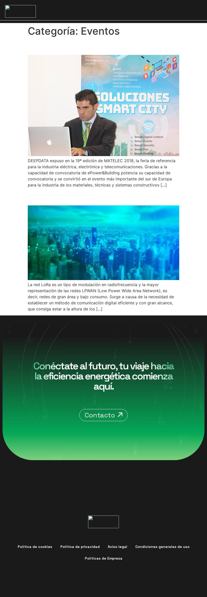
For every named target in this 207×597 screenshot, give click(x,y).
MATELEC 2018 (57, 46)
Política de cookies (35, 546)
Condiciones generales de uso (162, 546)
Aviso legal (117, 546)
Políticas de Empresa (103, 558)
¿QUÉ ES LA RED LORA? (73, 196)
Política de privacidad (80, 546)
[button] (196, 11)
